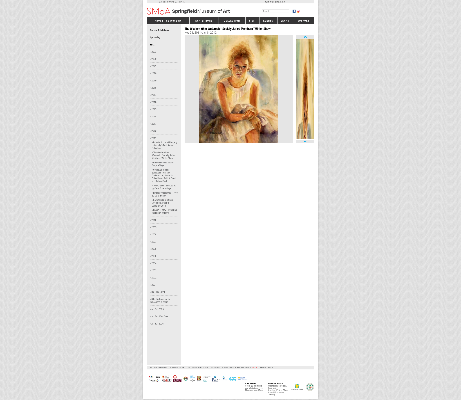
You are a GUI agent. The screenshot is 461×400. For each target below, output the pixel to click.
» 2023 (153, 51)
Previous (305, 37)
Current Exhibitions (159, 30)
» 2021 (153, 66)
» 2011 (153, 138)
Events (268, 20)
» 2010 (153, 219)
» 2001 (153, 284)
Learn (285, 20)
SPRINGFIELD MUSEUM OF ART (194, 11)
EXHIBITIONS (203, 20)
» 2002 (153, 277)
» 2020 (153, 73)
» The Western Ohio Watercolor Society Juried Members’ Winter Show (163, 155)
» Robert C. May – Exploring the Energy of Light (164, 211)
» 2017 (153, 94)
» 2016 (153, 102)
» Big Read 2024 (157, 291)
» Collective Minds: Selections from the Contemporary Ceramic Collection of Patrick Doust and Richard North (164, 175)
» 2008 (153, 234)
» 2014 (153, 116)
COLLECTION (232, 20)
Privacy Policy (267, 367)
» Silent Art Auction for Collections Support (160, 300)
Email (254, 367)
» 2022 (153, 58)
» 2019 (153, 80)
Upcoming (155, 37)
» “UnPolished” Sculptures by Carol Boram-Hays (164, 187)
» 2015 (153, 109)
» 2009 (153, 227)
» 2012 (153, 130)
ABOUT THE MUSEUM (168, 20)
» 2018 (153, 87)
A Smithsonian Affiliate (172, 1)
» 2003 (153, 270)
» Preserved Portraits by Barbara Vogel (163, 164)
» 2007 (153, 241)
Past (152, 44)
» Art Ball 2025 (157, 309)
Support (304, 20)
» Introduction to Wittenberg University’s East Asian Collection (164, 145)
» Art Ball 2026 (157, 323)
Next (305, 141)
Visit (252, 20)
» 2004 (153, 263)
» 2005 (153, 255)
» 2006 (153, 248)
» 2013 (153, 123)
